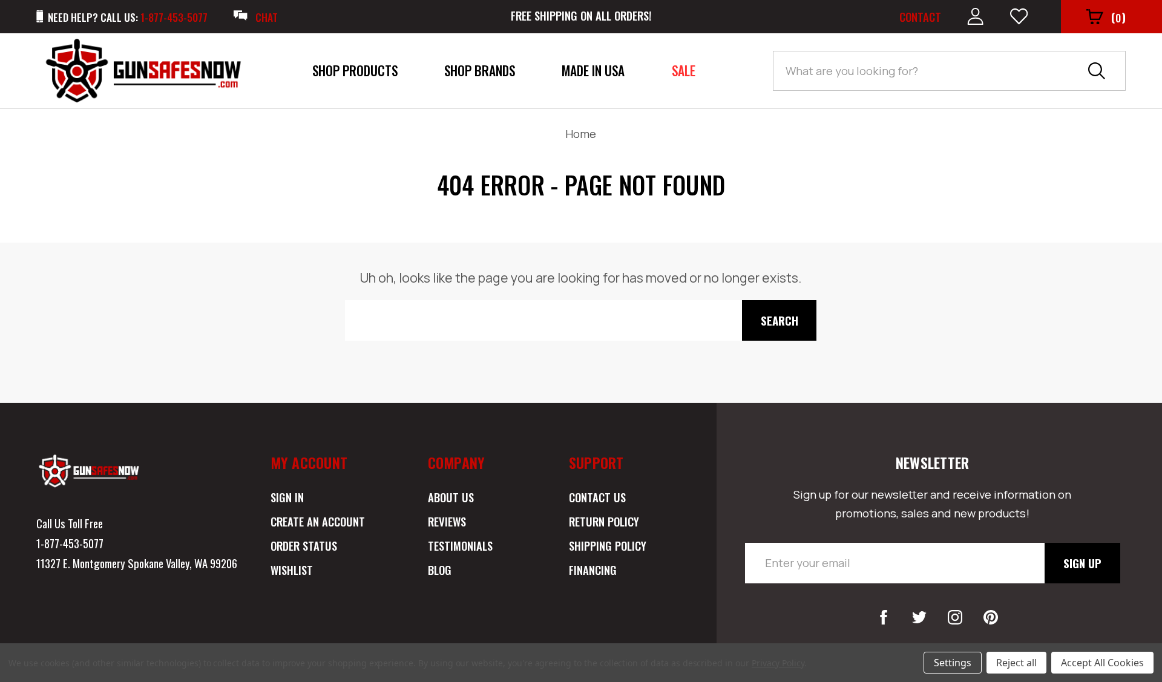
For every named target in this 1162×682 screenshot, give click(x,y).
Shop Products (355, 70)
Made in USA (593, 70)
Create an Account (318, 521)
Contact (920, 16)
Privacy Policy (778, 663)
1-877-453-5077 (69, 543)
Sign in (287, 497)
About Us (451, 497)
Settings (952, 662)
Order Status (304, 545)
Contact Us (597, 497)
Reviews (447, 521)
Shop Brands (479, 70)
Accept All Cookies (1102, 662)
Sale (683, 70)
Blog (439, 570)
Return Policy (604, 521)
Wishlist (292, 570)
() (1118, 16)
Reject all (1016, 662)
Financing (593, 570)
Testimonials (460, 545)
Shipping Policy (607, 545)
